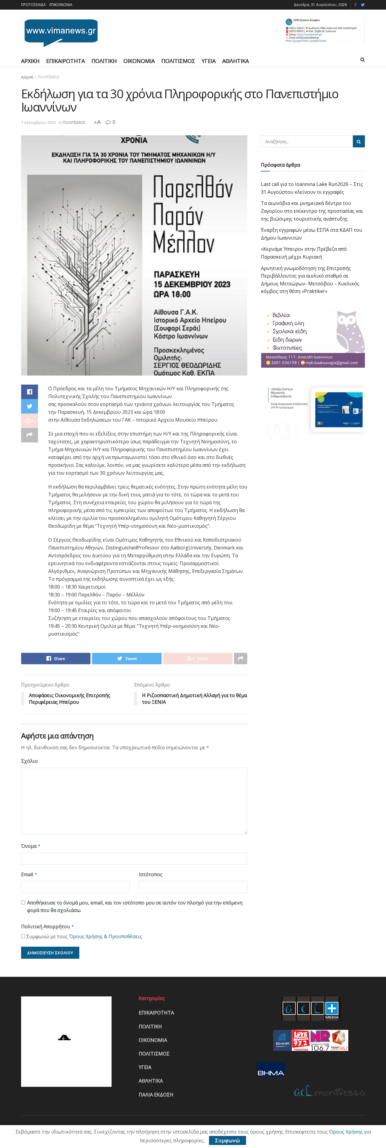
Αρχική (27, 77)
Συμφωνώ (227, 1140)
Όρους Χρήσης (346, 1131)
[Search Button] (359, 141)
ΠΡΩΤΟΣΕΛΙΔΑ (33, 4)
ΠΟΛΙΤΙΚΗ (104, 60)
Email (29, 874)
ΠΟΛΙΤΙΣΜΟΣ (178, 60)
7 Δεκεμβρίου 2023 (38, 122)
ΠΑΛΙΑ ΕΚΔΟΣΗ (156, 1094)
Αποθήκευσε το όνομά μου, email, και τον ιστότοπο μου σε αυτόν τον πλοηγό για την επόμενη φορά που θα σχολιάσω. (134, 906)
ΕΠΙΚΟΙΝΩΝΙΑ (60, 4)
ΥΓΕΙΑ (209, 60)
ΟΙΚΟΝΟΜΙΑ (139, 60)
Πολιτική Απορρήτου (47, 926)
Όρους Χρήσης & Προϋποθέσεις (105, 936)
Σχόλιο (29, 761)
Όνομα (31, 846)
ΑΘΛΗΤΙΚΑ (235, 60)
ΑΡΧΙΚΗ (30, 60)
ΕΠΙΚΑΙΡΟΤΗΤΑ (65, 60)
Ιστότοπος (151, 874)
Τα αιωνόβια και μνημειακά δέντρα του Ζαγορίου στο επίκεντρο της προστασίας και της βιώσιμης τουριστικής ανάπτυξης (312, 211)
